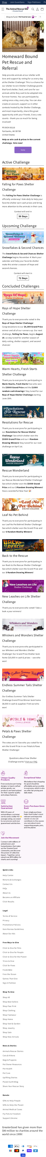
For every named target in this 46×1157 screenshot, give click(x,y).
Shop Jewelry (9, 1028)
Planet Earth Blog (10, 1081)
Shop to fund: (18, 16)
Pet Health (7, 1068)
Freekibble (7, 970)
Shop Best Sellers (10, 1001)
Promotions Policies (12, 924)
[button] (33, 9)
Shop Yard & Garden (11, 1023)
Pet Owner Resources (12, 1064)
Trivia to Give (8, 961)
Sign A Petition (9, 983)
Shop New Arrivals (11, 1036)
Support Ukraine (10, 1118)
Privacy (6, 920)
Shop (4, 2)
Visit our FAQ (31, 761)
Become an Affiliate (11, 897)
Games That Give (10, 978)
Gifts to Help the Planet (13, 1105)
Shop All (6, 997)
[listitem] (23, 193)
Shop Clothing (9, 1010)
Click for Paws (9, 965)
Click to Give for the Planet (14, 956)
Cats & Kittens (9, 1055)
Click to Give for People (13, 952)
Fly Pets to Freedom (12, 1113)
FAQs (5, 888)
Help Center (8, 875)
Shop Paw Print (9, 1006)
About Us (6, 893)
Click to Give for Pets (12, 948)
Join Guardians (17, 2)
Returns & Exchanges (12, 879)
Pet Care (6, 1073)
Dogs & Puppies (9, 1060)
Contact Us (7, 884)
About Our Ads (9, 933)
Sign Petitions (34, 2)
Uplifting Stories (10, 1077)
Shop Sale (7, 1032)
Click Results (8, 901)
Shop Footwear (9, 1015)
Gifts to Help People (12, 1100)
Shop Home (8, 1019)
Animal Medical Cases (12, 1109)
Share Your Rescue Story (13, 1086)
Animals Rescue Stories (13, 1051)
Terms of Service (10, 916)
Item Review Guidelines (13, 929)
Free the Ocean (9, 974)
